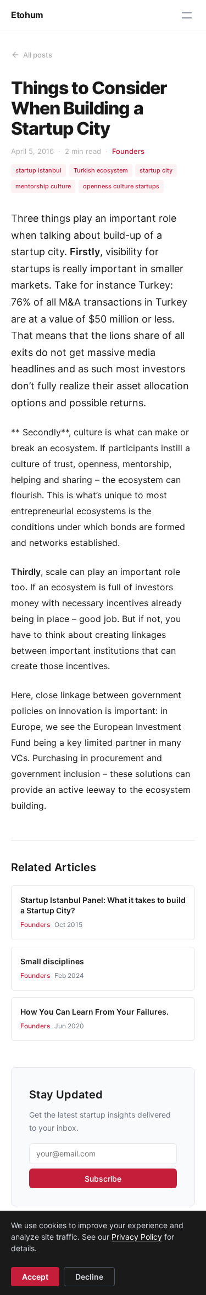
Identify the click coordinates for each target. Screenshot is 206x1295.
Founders (128, 151)
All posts (37, 54)
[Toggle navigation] (187, 15)
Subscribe (103, 1178)
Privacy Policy (137, 1236)
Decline (89, 1276)
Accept (35, 1276)
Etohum (27, 14)
